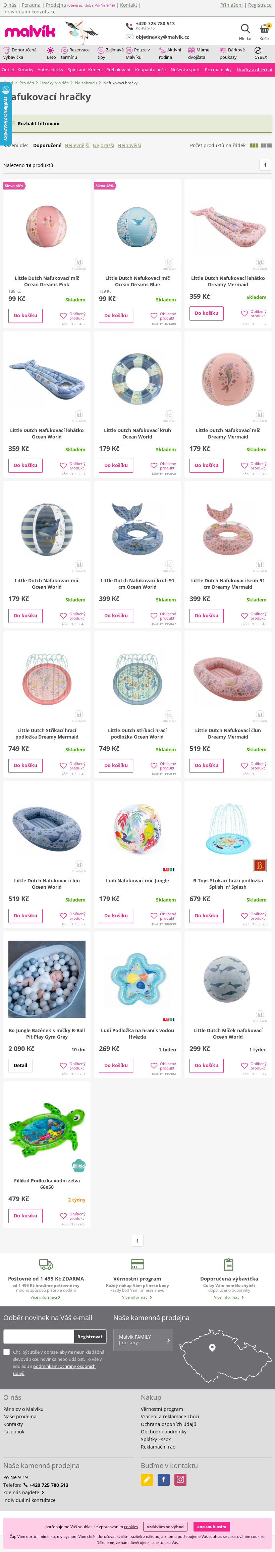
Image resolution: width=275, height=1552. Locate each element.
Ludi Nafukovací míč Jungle (137, 880)
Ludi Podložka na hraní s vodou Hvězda (137, 1033)
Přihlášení (231, 5)
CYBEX (261, 57)
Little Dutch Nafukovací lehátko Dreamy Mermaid (228, 281)
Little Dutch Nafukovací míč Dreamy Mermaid (228, 433)
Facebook (13, 1431)
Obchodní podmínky (163, 1431)
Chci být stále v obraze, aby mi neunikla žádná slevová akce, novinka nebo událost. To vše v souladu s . (58, 1362)
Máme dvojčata (198, 53)
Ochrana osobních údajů (169, 1424)
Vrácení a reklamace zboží (170, 1416)
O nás (9, 5)
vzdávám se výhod (165, 1526)
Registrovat (90, 1337)
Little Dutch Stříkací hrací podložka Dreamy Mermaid (46, 733)
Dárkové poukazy (232, 53)
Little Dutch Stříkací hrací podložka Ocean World (137, 733)
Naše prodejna (20, 1416)
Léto (51, 57)
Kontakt (128, 5)
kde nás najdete (22, 1492)
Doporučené (47, 145)
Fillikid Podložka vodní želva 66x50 (47, 1183)
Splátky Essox (156, 1439)
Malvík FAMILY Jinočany (135, 1340)
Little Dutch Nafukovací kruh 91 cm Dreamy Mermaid (228, 583)
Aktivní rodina (170, 53)
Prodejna (56, 5)
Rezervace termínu (75, 53)
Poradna (31, 5)
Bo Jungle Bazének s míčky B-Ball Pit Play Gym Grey (47, 1033)
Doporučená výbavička (20, 53)
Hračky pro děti (54, 83)
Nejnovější (129, 145)
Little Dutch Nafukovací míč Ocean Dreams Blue (137, 281)
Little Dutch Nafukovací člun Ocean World (47, 883)
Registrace (260, 5)
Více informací (44, 1297)
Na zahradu (86, 83)
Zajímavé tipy (111, 53)
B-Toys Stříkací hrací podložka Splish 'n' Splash (228, 883)
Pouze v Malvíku (138, 53)
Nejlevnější (77, 145)
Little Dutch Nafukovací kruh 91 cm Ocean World (137, 583)
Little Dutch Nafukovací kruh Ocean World (137, 433)
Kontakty (13, 1424)
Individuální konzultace (29, 11)
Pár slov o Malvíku (23, 1409)
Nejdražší (103, 145)
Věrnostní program (162, 1409)
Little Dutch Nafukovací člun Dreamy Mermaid (228, 733)
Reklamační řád (158, 1446)
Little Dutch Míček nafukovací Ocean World (228, 1033)
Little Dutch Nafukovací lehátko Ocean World (47, 433)
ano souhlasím (211, 1526)
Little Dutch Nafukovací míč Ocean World (47, 583)
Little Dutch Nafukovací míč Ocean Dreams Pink (47, 281)
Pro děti (26, 83)
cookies (131, 1526)
